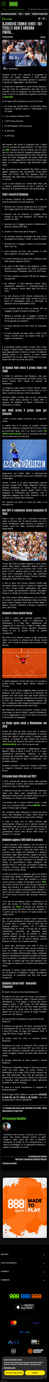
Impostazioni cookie (9, 1368)
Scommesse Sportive (8, 14)
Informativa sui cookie (35, 1364)
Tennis (27, 14)
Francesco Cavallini (13, 68)
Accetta (35, 1373)
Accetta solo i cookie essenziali (14, 1372)
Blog (20, 14)
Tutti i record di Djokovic (13, 9)
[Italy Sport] (25, 1237)
